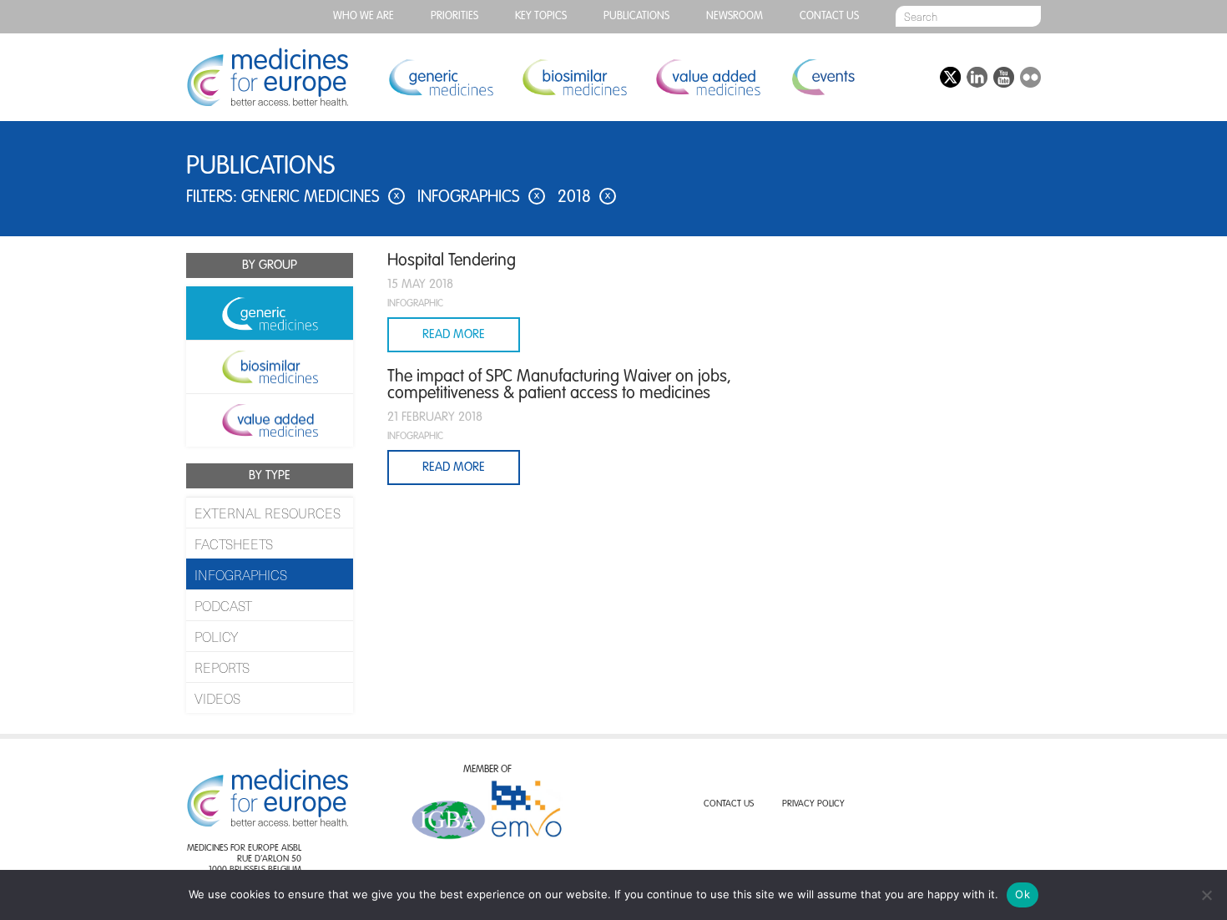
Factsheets (233, 543)
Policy (216, 636)
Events (823, 77)
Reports (222, 667)
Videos (217, 698)
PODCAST (223, 605)
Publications (636, 16)
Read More (453, 334)
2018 (584, 198)
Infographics (240, 574)
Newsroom (734, 16)
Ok (1022, 894)
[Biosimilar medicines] (269, 366)
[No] (1206, 895)
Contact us (829, 16)
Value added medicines (708, 77)
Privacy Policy (813, 804)
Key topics (541, 16)
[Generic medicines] (269, 313)
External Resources (267, 513)
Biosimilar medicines (574, 77)
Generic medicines (440, 77)
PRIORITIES (454, 16)
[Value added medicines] (269, 420)
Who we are (363, 16)
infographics (478, 198)
